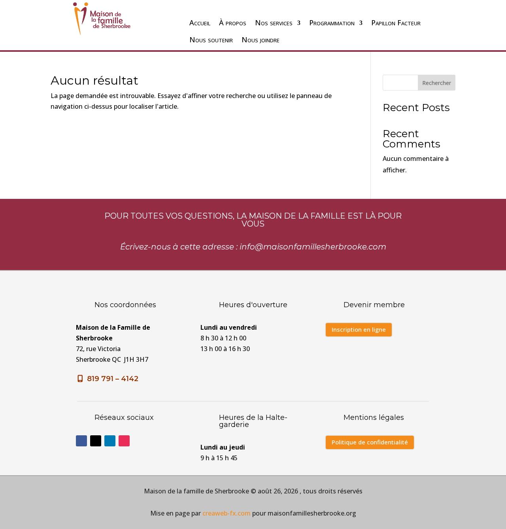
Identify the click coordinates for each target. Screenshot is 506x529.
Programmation (332, 22)
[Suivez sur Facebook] (81, 440)
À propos (232, 22)
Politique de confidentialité (370, 442)
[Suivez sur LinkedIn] (109, 440)
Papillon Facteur (396, 22)
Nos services (274, 22)
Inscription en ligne (359, 329)
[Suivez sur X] (95, 440)
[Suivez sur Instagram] (124, 440)
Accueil (199, 22)
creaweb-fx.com (226, 513)
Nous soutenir (211, 39)
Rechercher (436, 83)
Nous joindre (260, 39)
